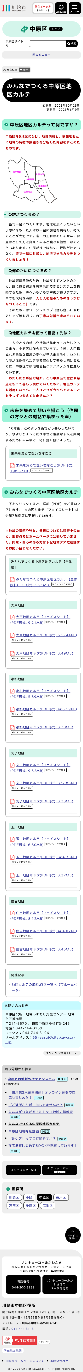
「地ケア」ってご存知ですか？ (37, 1138)
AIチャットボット (59, 1170)
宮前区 (14, 1205)
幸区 (29, 1197)
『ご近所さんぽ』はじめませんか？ (40, 1104)
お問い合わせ (59, 1360)
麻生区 (48, 1205)
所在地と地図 (13, 1350)
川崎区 (14, 1197)
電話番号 (23, 1284)
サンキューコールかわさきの (59, 1284)
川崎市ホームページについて (25, 1360)
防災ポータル (43, 8)
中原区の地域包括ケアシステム (37, 1079)
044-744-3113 (22, 1328)
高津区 (61, 1197)
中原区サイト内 (14, 43)
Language (61, 12)
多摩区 (31, 1205)
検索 (73, 43)
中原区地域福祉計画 (28, 1131)
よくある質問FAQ (23, 1170)
